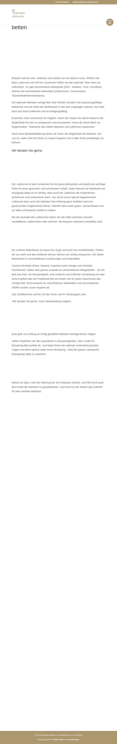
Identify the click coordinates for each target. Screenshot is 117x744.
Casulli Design (73, 740)
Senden (97, 622)
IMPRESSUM (22, 659)
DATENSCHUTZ (23, 664)
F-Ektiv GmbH (58, 740)
